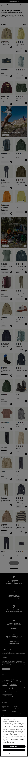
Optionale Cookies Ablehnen (14, 750)
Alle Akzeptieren (14, 746)
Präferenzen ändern (14, 754)
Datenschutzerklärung (9, 742)
